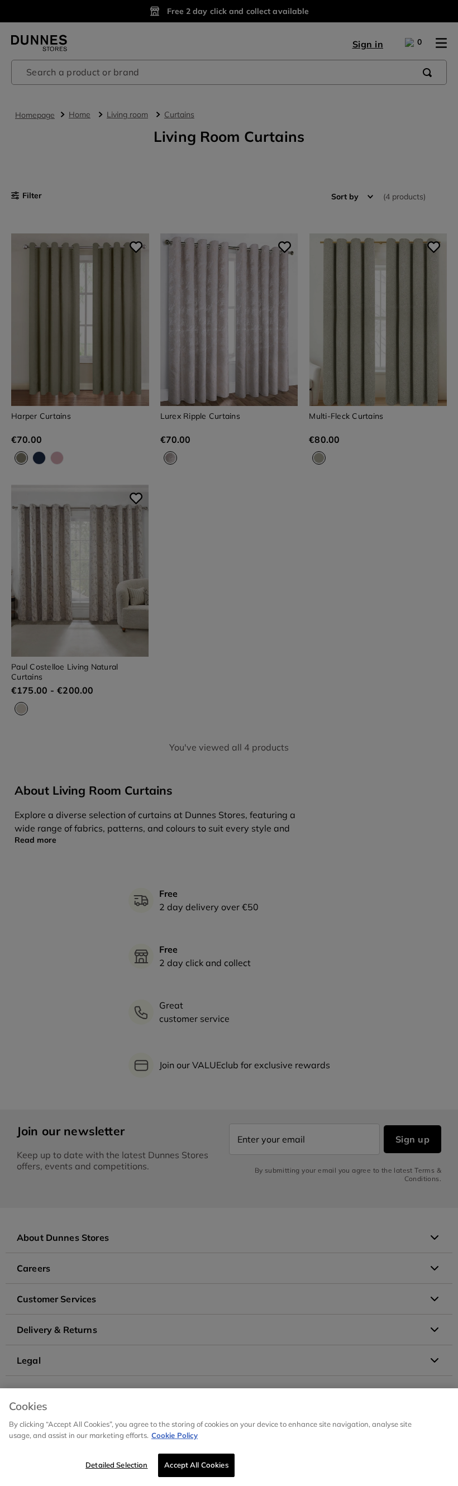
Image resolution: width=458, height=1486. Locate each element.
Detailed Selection (116, 1464)
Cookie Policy (174, 1435)
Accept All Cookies (196, 1464)
